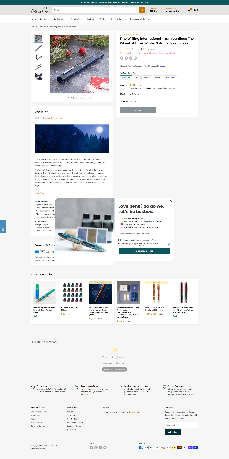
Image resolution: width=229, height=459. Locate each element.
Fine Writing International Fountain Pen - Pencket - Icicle (44, 310)
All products (42, 27)
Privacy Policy (36, 422)
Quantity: (124, 101)
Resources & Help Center (140, 19)
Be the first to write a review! (114, 369)
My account (171, 11)
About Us (70, 412)
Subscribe (172, 432)
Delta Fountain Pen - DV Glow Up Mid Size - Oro (154, 308)
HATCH (101, 19)
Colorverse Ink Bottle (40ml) (69, 308)
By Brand (43, 19)
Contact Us (71, 415)
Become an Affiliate (75, 422)
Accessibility (72, 429)
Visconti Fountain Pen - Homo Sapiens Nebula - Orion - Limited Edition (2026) (99, 311)
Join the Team (73, 419)
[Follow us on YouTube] (105, 447)
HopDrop (90, 19)
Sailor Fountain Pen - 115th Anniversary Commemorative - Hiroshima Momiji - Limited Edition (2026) (128, 312)
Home (33, 19)
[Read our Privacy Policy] (168, 244)
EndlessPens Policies (39, 412)
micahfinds (39, 193)
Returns (34, 419)
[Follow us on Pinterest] (100, 447)
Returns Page (134, 412)
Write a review (149, 49)
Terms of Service (38, 426)
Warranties (35, 415)
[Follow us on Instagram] (96, 447)
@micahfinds (56, 118)
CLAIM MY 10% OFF (144, 251)
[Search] (142, 10)
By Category (59, 19)
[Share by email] (135, 58)
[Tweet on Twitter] (130, 58)
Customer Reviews (74, 426)
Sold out (138, 110)
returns (93, 389)
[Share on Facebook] (121, 58)
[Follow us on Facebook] (91, 447)
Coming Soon (77, 19)
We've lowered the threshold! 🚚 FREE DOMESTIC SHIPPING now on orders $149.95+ (114, 2)
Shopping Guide (117, 19)
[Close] (171, 201)
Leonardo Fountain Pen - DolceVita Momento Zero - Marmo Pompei (183, 310)
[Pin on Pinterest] (126, 58)
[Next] (198, 301)
